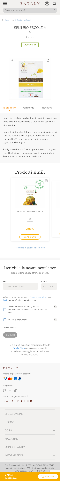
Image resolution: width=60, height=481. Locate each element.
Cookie (5, 300)
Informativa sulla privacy (38, 297)
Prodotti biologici (24, 20)
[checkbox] (5, 309)
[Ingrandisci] (12, 60)
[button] (47, 3)
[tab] (9, 107)
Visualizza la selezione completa (30, 247)
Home (7, 20)
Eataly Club (19, 348)
